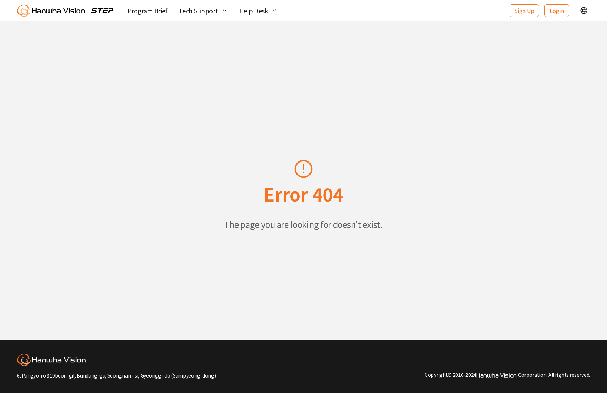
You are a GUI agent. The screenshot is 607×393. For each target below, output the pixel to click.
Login (557, 10)
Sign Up (524, 10)
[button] (583, 10)
